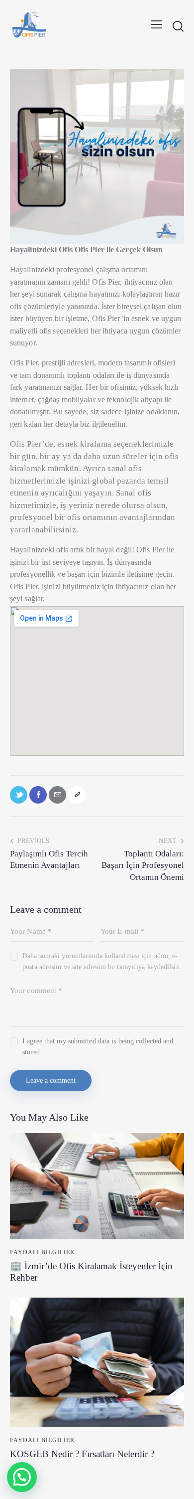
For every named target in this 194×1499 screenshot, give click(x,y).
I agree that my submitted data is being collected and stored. (97, 1046)
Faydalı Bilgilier (42, 1252)
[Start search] (178, 26)
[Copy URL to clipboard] (77, 795)
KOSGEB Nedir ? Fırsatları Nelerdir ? (82, 1454)
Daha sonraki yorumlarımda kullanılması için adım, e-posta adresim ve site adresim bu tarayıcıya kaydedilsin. (102, 961)
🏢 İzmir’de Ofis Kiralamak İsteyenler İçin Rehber (91, 1272)
